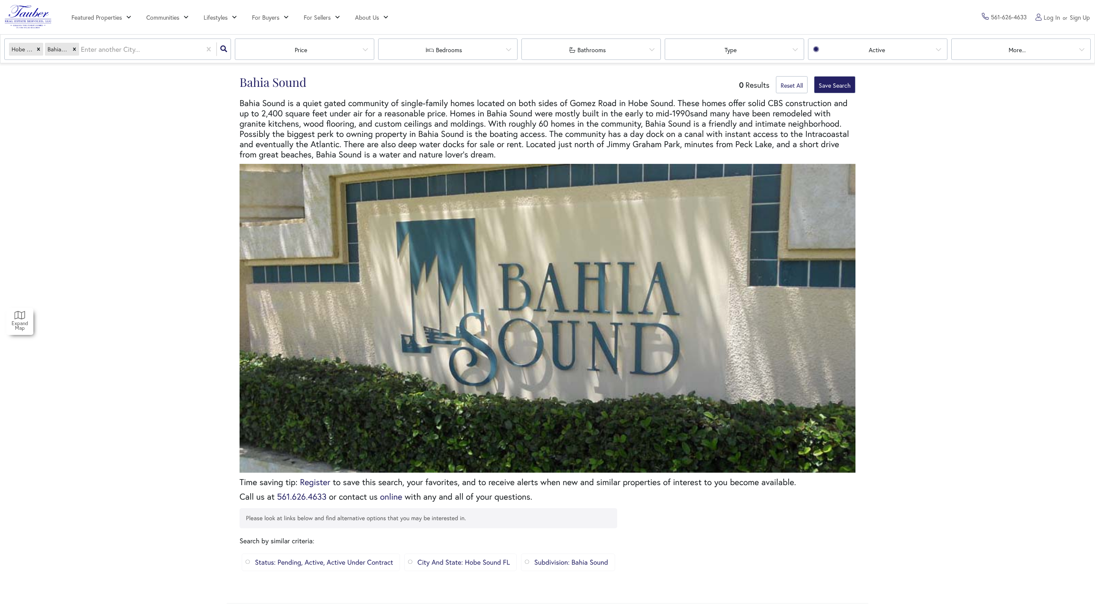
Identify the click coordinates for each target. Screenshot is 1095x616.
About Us (367, 17)
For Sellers (317, 17)
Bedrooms (449, 50)
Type (731, 50)
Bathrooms (591, 50)
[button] (38, 49)
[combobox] (82, 49)
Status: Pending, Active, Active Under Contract (324, 562)
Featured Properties (96, 17)
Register (315, 482)
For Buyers (265, 17)
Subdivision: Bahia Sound (571, 562)
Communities (162, 17)
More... (1017, 50)
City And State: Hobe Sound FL (463, 562)
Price (301, 50)
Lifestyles (216, 17)
